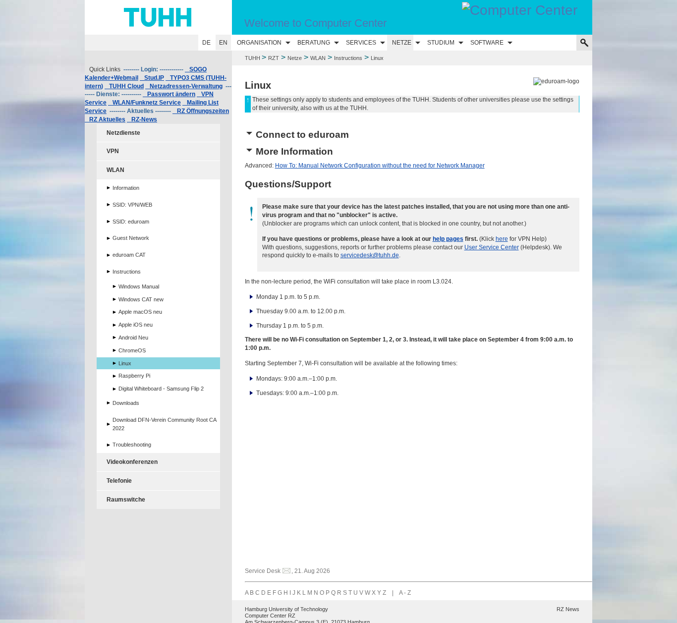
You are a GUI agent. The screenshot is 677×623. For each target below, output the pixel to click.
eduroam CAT (129, 255)
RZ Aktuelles (105, 119)
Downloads (126, 403)
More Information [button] (294, 151)
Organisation (259, 42)
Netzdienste (123, 132)
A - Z (405, 592)
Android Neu (133, 337)
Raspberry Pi (134, 376)
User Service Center (491, 247)
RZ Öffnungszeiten (200, 111)
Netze (401, 42)
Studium (440, 42)
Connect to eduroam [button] (302, 134)
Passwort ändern (169, 94)
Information (126, 188)
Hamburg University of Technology (286, 609)
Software (487, 42)
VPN (113, 151)
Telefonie (119, 480)
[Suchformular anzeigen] (584, 43)
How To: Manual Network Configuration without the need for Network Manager (380, 165)
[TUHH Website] (158, 17)
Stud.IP (152, 77)
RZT (273, 58)
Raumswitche (126, 499)
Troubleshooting (132, 445)
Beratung (313, 42)
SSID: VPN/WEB (132, 205)
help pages (448, 238)
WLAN (318, 58)
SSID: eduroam (131, 222)
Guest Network (131, 238)
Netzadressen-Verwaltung (184, 86)
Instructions (348, 58)
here (502, 238)
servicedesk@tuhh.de (369, 255)
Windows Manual (138, 286)
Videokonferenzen (132, 461)
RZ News (568, 609)
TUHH (252, 58)
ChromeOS (132, 350)
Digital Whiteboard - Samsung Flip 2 (161, 389)
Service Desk (263, 570)
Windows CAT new (141, 299)
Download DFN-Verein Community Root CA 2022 (165, 424)
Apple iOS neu (135, 325)
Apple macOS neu (140, 312)
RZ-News (142, 119)
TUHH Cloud (124, 86)
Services (361, 42)
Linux (124, 363)
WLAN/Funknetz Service (144, 102)
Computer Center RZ (270, 616)
